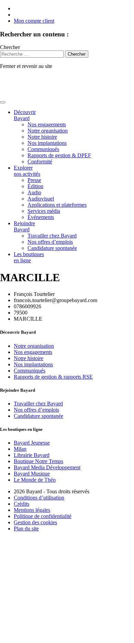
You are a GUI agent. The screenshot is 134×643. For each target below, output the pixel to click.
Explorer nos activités (27, 171)
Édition (35, 186)
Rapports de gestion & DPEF (59, 155)
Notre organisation (47, 131)
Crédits (21, 504)
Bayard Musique (32, 473)
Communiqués (43, 149)
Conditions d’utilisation (39, 498)
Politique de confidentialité (42, 516)
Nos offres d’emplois (50, 242)
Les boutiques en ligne (29, 257)
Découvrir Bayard (25, 115)
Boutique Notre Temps (38, 461)
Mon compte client (34, 21)
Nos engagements (46, 124)
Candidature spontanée (52, 248)
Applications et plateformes (57, 205)
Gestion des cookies (35, 522)
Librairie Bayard (31, 455)
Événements (40, 217)
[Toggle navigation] (2, 102)
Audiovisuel (40, 199)
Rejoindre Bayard (24, 226)
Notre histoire (42, 137)
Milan (20, 449)
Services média (43, 211)
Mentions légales (32, 510)
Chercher (10, 47)
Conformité (39, 161)
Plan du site (26, 528)
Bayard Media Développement (47, 467)
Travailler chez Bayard (52, 236)
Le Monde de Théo (35, 480)
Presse (34, 180)
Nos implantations (47, 143)
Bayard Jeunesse (32, 443)
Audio (34, 192)
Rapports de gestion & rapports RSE (53, 377)
